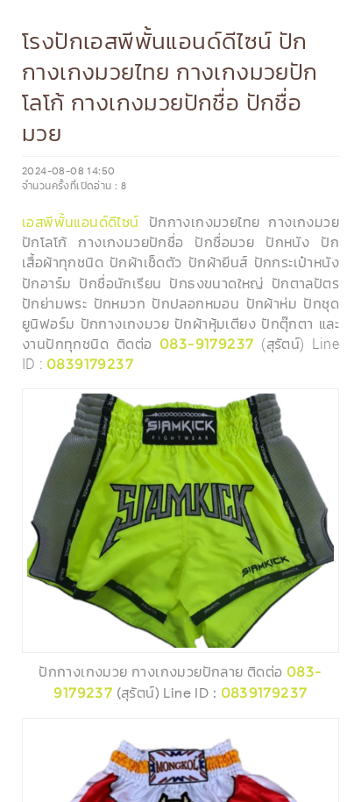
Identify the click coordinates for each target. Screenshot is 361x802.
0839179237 (89, 364)
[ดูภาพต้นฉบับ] (321, 406)
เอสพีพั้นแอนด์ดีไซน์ (80, 222)
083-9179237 (206, 344)
